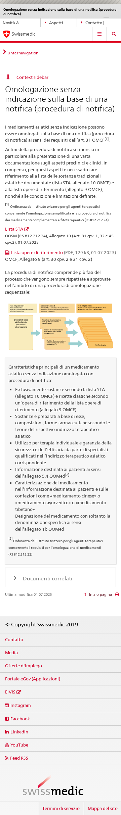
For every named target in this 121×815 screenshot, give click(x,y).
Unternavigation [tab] (22, 52)
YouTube (19, 745)
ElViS (10, 691)
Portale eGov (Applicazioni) (32, 678)
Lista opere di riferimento (63, 252)
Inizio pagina (100, 594)
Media (11, 652)
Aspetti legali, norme (57, 23)
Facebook (20, 718)
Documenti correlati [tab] (47, 578)
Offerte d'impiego (23, 665)
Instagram (20, 705)
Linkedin (19, 731)
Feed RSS (19, 758)
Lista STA (14, 229)
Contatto (14, 639)
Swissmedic (23, 34)
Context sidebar (32, 77)
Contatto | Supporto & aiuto (97, 23)
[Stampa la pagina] (117, 596)
